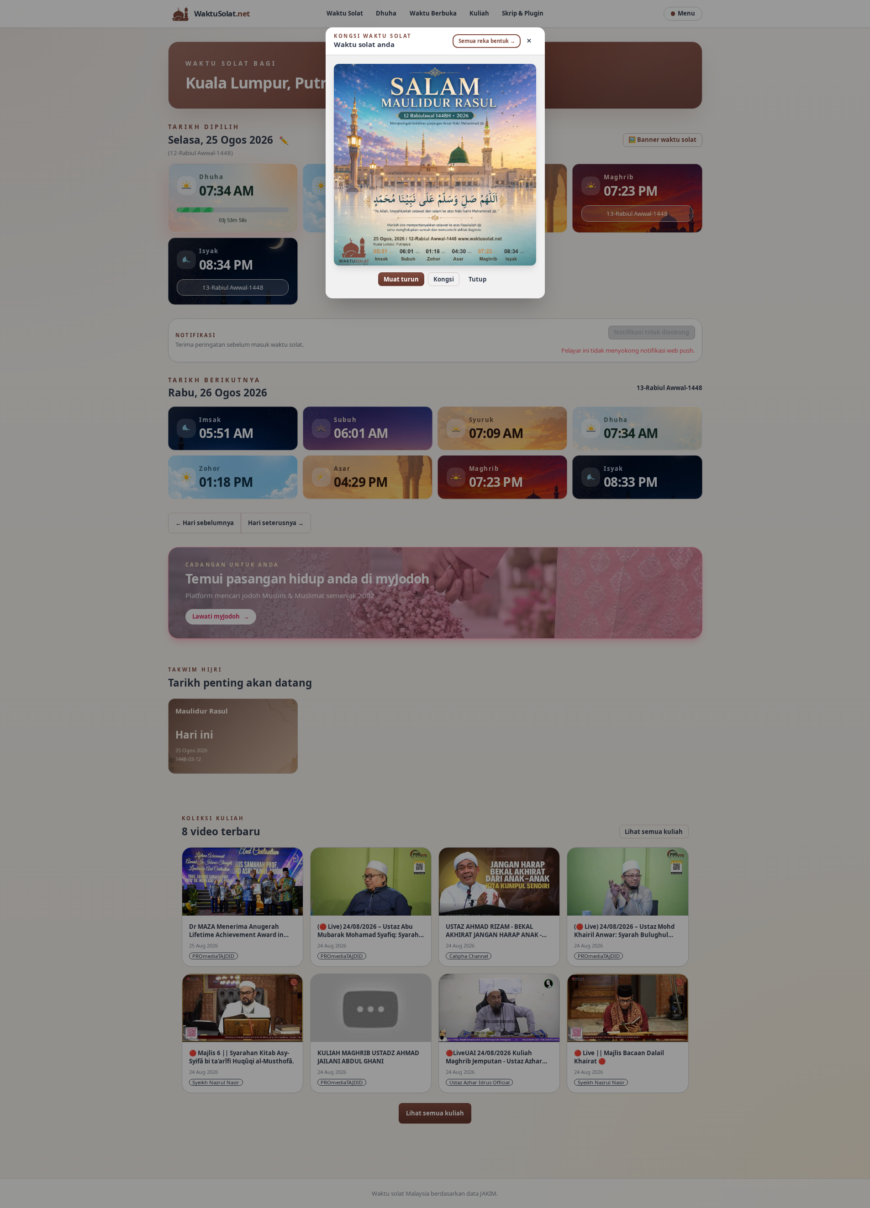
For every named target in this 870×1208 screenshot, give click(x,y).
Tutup (477, 279)
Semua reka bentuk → (487, 40)
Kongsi (443, 279)
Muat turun (401, 279)
